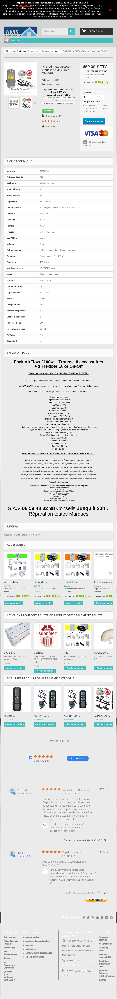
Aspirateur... (10, 716)
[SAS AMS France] (20, 31)
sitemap (102, 980)
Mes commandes (31, 937)
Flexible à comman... (104, 582)
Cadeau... (38, 652)
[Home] (7, 40)
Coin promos (10, 937)
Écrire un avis (78, 758)
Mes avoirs (28, 945)
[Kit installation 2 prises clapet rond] (77, 635)
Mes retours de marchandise (36, 941)
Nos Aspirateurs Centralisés (9, 965)
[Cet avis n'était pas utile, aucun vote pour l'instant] (105, 892)
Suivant (34, 102)
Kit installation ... (42, 582)
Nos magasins (105, 944)
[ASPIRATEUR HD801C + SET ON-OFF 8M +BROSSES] (47, 698)
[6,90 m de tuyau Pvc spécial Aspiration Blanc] (17, 635)
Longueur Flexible (92, 102)
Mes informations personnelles (37, 953)
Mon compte (31, 932)
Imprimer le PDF (54, 116)
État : (44, 84)
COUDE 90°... (101, 652)
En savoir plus (69, 819)
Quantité (87, 93)
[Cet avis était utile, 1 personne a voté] (99, 892)
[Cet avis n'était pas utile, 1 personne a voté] (105, 840)
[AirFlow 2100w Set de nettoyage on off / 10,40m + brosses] (14, 103)
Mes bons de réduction (33, 957)
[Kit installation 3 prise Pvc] (77, 565)
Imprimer (50, 126)
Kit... (66, 652)
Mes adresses (29, 949)
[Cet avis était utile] (99, 840)
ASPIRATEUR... (42, 716)
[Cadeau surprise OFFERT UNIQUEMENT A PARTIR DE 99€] (47, 635)
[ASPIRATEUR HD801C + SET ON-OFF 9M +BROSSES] (77, 698)
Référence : (47, 80)
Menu (14, 41)
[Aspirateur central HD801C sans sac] (17, 698)
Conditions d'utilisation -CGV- (105, 964)
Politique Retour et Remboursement (106, 973)
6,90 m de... (9, 652)
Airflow (7, 958)
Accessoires (9, 948)
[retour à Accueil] (7, 51)
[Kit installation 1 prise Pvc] (17, 565)
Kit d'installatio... (12, 582)
